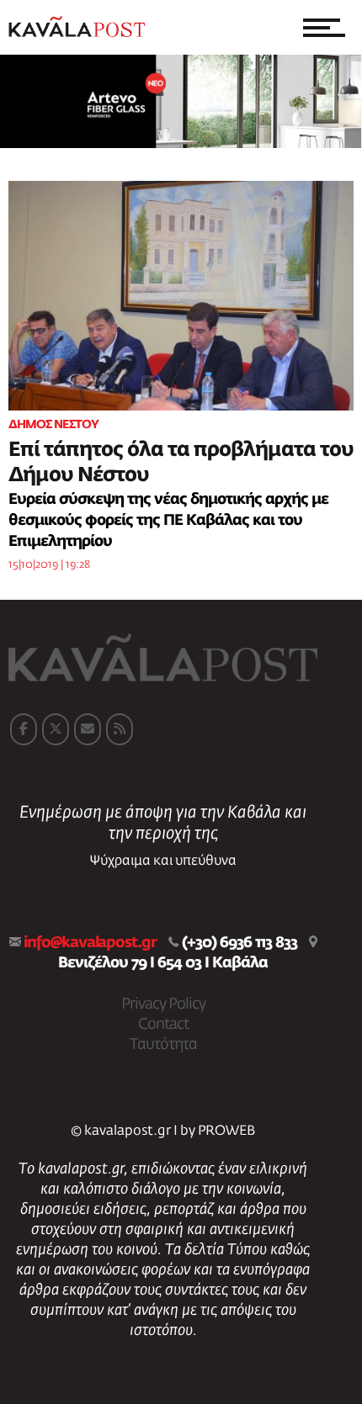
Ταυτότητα (163, 1044)
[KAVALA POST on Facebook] (23, 729)
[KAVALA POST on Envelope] (87, 729)
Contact (163, 1024)
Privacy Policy (163, 1004)
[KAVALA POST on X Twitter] (55, 729)
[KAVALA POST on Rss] (119, 729)
